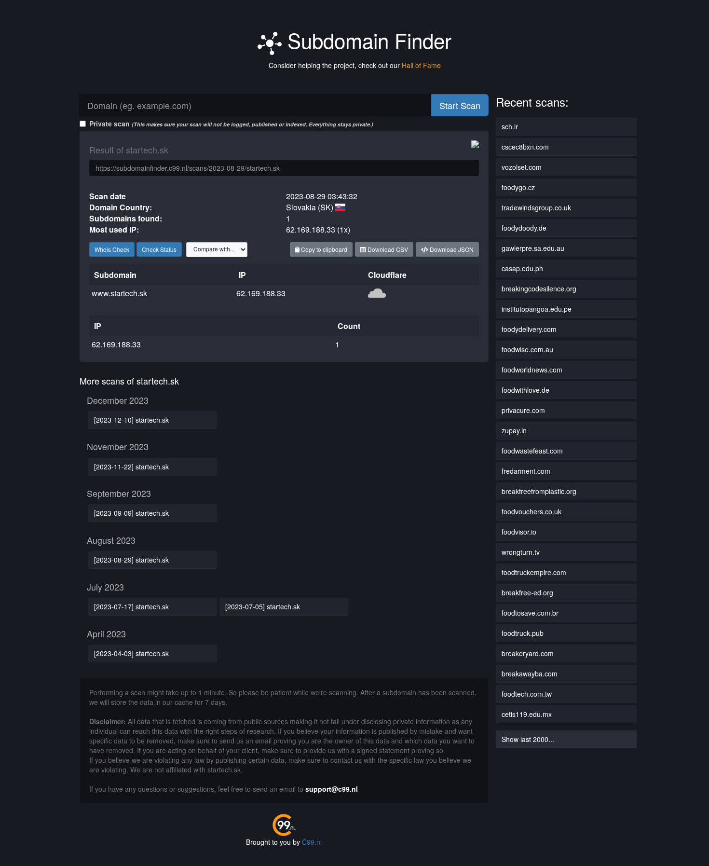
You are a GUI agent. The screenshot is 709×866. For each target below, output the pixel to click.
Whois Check (112, 249)
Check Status (159, 249)
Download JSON (451, 249)
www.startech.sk (119, 293)
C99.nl (312, 842)
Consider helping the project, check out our (355, 65)
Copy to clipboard (323, 249)
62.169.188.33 (261, 293)
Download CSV (387, 249)
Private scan (231, 123)
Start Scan (459, 105)
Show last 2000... (528, 739)
